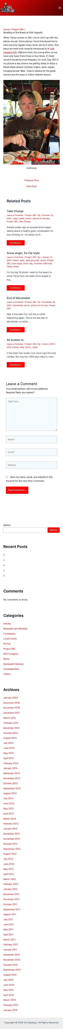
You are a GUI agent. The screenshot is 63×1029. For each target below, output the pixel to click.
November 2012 (11, 838)
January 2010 (10, 1010)
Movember (18, 305)
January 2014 (10, 768)
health (22, 218)
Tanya (9, 266)
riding (34, 347)
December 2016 (11, 702)
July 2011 (8, 919)
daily (15, 218)
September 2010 (11, 969)
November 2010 (11, 959)
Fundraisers (9, 633)
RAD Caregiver (10, 653)
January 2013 (10, 828)
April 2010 (8, 995)
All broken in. (15, 340)
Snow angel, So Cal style (23, 253)
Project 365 (30, 215)
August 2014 (10, 738)
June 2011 (8, 924)
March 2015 (9, 717)
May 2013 (8, 808)
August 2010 (10, 974)
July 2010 (8, 980)
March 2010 (9, 1000)
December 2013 (11, 773)
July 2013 (8, 798)
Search (7, 525)
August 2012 (10, 853)
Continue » (16, 242)
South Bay (28, 263)
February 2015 (10, 723)
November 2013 (11, 778)
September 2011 (11, 909)
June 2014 (8, 748)
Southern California (43, 263)
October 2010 (10, 964)
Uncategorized (11, 669)
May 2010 (8, 990)
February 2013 (10, 823)
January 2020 (10, 697)
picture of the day (41, 218)
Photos (7, 643)
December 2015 (11, 712)
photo (28, 218)
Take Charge (15, 211)
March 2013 (9, 818)
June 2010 (8, 985)
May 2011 (8, 929)
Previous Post (31, 180)
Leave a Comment (15, 215)
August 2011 (9, 914)
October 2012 (10, 844)
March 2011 (9, 939)
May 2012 (8, 869)
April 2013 (8, 813)
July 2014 (8, 743)
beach (16, 260)
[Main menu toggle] (60, 8)
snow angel (17, 263)
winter (16, 266)
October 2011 (10, 904)
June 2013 (8, 803)
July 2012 (8, 859)
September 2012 (11, 849)
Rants (6, 659)
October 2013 (10, 783)
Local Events (10, 638)
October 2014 (10, 733)
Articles (7, 623)
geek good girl (32, 260)
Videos (7, 674)
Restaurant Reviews (13, 664)
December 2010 (11, 954)
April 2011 (8, 934)
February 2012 (10, 884)
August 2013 (10, 793)
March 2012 (9, 879)
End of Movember (18, 298)
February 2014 (10, 763)
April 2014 (8, 758)
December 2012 (11, 833)
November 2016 (11, 707)
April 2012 (8, 874)
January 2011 (10, 949)
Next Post (31, 186)
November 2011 (11, 899)
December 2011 (11, 894)
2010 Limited (13, 347)
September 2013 (11, 788)
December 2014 (11, 728)
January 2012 (10, 889)
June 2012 (8, 864)
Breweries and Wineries (15, 628)
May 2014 (8, 753)
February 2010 (10, 1005)
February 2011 (10, 944)
